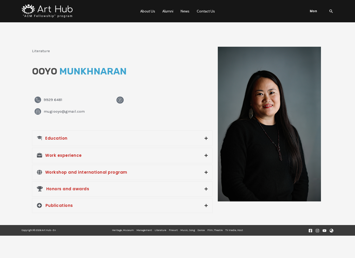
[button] (313, 11)
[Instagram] (317, 231)
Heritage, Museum (123, 230)
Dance (201, 230)
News (185, 11)
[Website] (331, 231)
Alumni (167, 11)
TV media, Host (234, 230)
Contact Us (206, 11)
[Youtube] (324, 231)
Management (144, 230)
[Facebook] (310, 231)
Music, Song (187, 230)
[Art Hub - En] (48, 11)
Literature (160, 230)
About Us (147, 11)
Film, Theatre (215, 230)
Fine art (173, 230)
